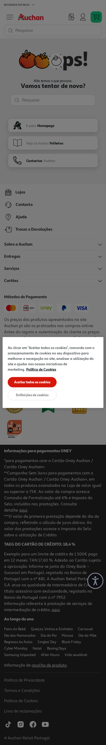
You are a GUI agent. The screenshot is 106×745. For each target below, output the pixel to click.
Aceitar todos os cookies (32, 382)
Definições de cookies (32, 395)
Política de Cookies (41, 369)
